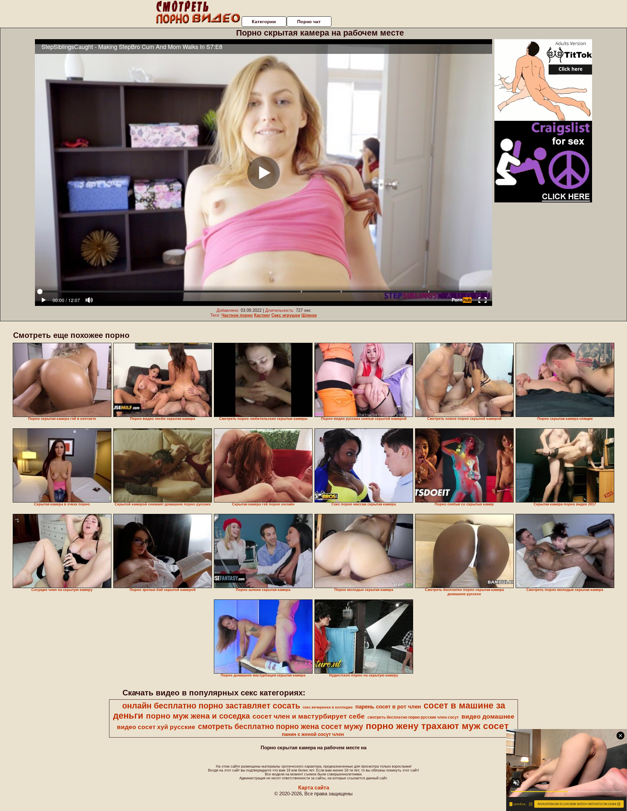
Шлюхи (309, 315)
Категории (264, 21)
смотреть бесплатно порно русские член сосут (413, 717)
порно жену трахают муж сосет (437, 726)
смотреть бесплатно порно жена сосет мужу (280, 726)
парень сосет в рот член (388, 706)
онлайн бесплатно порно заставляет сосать (211, 705)
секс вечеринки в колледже (328, 707)
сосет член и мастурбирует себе (308, 716)
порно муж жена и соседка (198, 715)
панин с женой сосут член (313, 734)
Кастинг (262, 315)
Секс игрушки (285, 315)
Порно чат (309, 21)
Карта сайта (313, 787)
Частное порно (237, 315)
